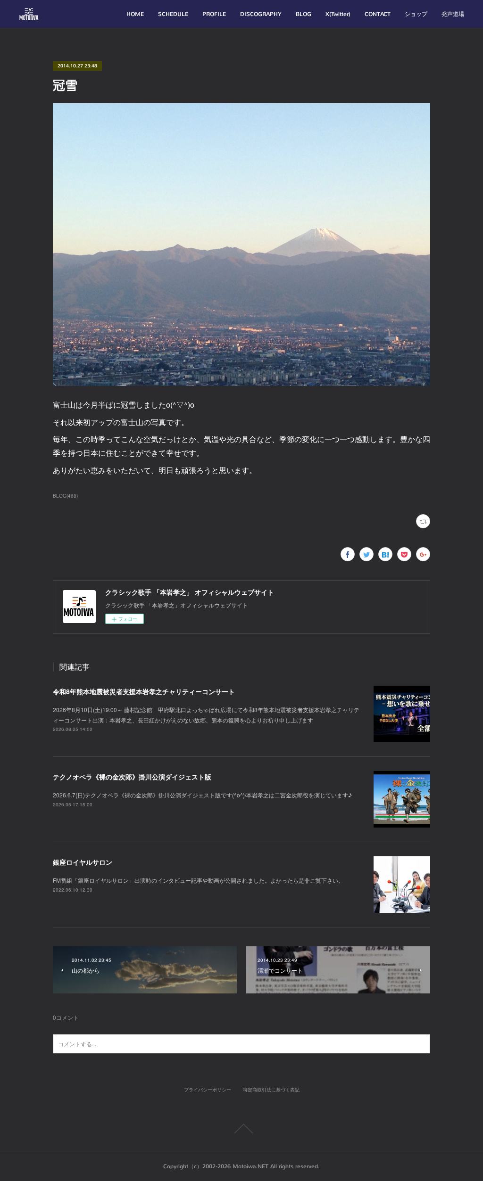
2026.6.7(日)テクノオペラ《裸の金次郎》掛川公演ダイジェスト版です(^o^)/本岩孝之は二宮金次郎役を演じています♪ (202, 795)
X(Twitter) (337, 14)
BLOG (303, 14)
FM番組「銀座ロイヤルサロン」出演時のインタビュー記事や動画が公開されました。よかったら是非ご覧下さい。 (198, 880)
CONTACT (378, 14)
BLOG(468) (65, 495)
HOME (135, 14)
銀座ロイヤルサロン (82, 862)
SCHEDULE (173, 14)
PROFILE (214, 14)
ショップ (416, 14)
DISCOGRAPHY (261, 14)
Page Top (241, 1129)
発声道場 (452, 14)
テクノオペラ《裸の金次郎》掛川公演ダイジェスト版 (132, 776)
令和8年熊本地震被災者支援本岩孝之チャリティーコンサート (144, 691)
